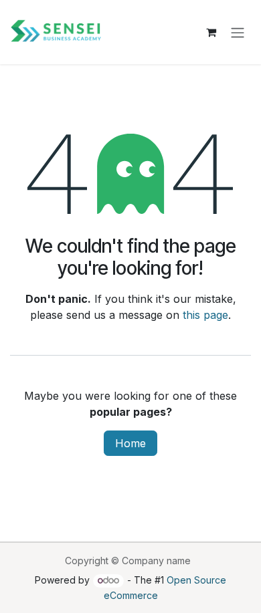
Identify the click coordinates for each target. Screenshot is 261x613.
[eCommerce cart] (210, 32)
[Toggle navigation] (237, 32)
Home (130, 443)
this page (205, 315)
